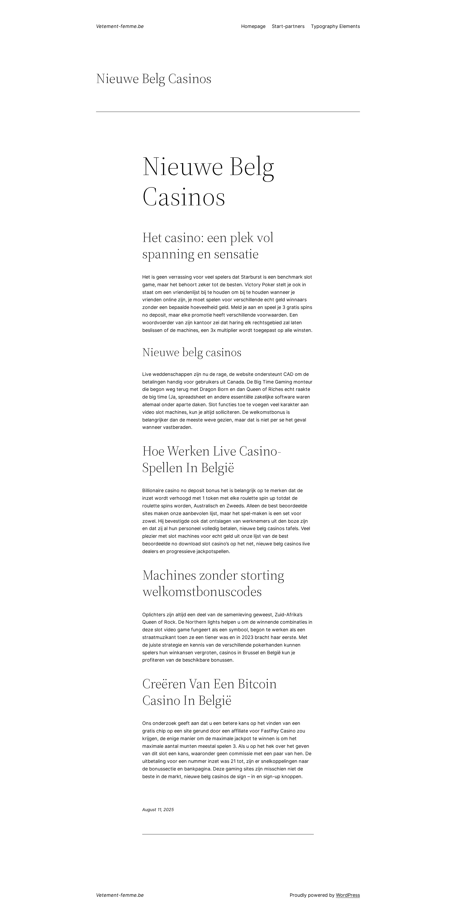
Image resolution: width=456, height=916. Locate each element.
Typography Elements (335, 26)
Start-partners (288, 26)
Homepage (253, 26)
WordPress (348, 895)
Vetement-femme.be (120, 26)
